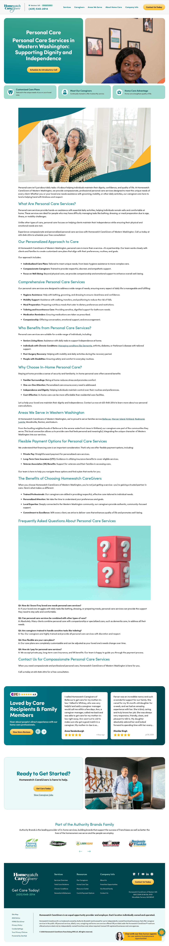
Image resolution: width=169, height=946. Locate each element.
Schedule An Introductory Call (43, 69)
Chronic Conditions (61, 889)
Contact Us (104, 893)
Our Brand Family (106, 889)
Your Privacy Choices (19, 932)
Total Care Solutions (61, 884)
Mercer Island (118, 418)
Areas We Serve (95, 7)
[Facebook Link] (138, 874)
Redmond (139, 418)
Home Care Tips (82, 884)
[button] (140, 942)
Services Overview (61, 880)
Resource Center (83, 889)
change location (47, 5)
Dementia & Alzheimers (62, 893)
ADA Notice (16, 918)
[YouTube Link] (143, 874)
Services (67, 7)
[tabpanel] (31, 843)
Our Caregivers (82, 880)
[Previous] (80, 851)
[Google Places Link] (134, 874)
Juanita (21, 422)
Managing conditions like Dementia (75, 345)
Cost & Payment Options (85, 893)
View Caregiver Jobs (43, 794)
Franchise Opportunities (108, 884)
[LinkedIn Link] (147, 874)
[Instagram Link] (152, 874)
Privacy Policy (17, 925)
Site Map (15, 914)
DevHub (24, 936)
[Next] (89, 851)
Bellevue (106, 418)
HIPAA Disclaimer (18, 921)
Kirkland (130, 418)
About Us (103, 880)
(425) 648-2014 (38, 8)
